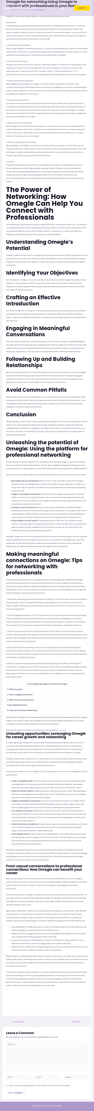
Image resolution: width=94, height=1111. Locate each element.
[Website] (76, 1077)
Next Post (78, 1021)
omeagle (62, 730)
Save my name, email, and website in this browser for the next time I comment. (39, 1085)
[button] (63, 8)
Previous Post (18, 1021)
